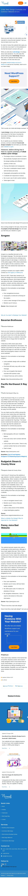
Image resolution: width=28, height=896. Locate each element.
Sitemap (3, 875)
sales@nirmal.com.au (7, 856)
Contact (20, 3)
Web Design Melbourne (7, 837)
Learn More (14, 81)
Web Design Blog (6, 816)
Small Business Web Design (8, 840)
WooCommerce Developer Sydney (9, 834)
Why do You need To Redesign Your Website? (14, 315)
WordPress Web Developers (8, 827)
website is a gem (8, 146)
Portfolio (4, 809)
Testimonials (4, 812)
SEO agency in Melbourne (15, 272)
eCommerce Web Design (7, 831)
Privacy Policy (10, 875)
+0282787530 (6, 853)
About (3, 806)
